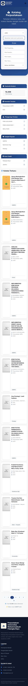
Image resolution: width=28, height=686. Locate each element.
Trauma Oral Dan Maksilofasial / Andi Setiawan (17, 500)
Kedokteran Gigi (7, 144)
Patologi (5, 148)
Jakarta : (5, 164)
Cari (15, 43)
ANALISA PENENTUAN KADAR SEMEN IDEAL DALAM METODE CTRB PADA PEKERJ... (18, 250)
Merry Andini (6, 129)
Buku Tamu (4, 656)
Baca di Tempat (5, 653)
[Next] (23, 597)
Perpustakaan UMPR (8, 106)
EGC (4, 109)
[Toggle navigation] (25, 3)
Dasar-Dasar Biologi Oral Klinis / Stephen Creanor (17, 564)
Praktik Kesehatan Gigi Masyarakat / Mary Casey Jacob (17, 466)
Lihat (7, 191)
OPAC (2, 659)
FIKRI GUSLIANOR (7, 121)
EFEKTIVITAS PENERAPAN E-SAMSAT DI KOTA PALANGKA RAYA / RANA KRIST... (17, 431)
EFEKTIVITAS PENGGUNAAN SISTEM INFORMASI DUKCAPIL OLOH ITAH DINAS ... (17, 363)
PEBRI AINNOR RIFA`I (8, 125)
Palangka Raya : (7, 160)
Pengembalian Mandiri (6, 650)
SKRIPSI (5, 141)
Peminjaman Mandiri (6, 647)
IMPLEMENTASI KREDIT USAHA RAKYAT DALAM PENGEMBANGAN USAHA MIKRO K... (17, 326)
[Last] (14, 600)
